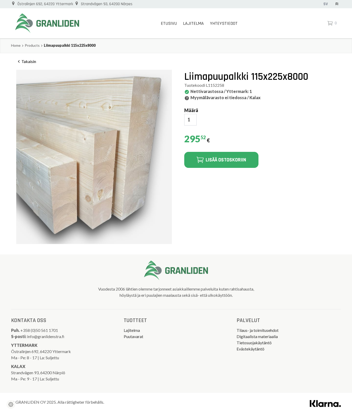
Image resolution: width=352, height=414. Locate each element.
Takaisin (28, 61)
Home (16, 45)
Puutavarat (133, 336)
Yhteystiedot (224, 23)
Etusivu (169, 23)
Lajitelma (193, 23)
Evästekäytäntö (250, 348)
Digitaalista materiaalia (257, 336)
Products (32, 45)
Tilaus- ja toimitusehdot (258, 330)
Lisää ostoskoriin (226, 160)
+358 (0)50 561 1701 (39, 330)
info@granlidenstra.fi (45, 336)
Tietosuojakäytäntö (254, 342)
